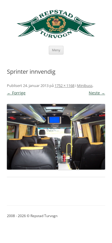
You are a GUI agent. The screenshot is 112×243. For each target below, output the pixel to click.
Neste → (97, 93)
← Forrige (16, 93)
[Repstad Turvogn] (56, 24)
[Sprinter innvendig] (56, 137)
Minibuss (84, 85)
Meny (56, 50)
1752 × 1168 (64, 85)
